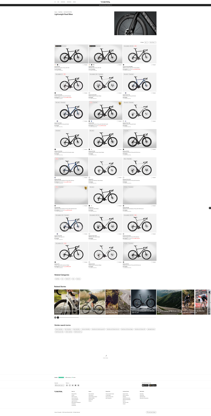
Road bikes (142, 393)
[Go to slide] (88, 317)
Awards (73, 395)
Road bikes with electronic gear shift (98, 329)
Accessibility (74, 405)
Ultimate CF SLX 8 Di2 (58, 94)
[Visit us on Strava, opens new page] (75, 385)
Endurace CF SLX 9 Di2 (127, 179)
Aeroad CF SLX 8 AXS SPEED (128, 66)
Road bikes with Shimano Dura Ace (113, 329)
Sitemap (90, 400)
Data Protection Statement (76, 402)
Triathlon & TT (67, 278)
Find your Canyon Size (109, 396)
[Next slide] (58, 317)
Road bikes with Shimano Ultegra (127, 329)
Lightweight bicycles (151, 329)
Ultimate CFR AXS (126, 207)
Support (74, 1)
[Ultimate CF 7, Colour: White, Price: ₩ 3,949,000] (105, 166)
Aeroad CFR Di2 (57, 66)
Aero (62, 278)
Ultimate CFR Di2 (126, 263)
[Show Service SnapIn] (210, 208)
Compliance (74, 403)
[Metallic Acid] (125, 121)
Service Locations (126, 395)
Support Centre (125, 393)
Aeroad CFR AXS (91, 66)
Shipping (124, 396)
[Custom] (55, 64)
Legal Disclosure (74, 400)
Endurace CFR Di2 (126, 151)
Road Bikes (60, 11)
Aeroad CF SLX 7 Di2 (126, 94)
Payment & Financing (126, 398)
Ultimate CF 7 (91, 179)
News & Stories (91, 393)
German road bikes (69, 331)
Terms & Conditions (75, 399)
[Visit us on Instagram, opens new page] (70, 385)
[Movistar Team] (94, 64)
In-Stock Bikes (108, 395)
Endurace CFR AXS (58, 179)
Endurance (78, 278)
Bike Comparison (108, 398)
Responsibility (74, 393)
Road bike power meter (59, 331)
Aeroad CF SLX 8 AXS (58, 235)
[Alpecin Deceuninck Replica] (91, 121)
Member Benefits (92, 398)
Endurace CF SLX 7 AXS (93, 235)
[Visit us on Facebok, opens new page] (67, 385)
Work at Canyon (74, 396)
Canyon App (91, 399)
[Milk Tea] (91, 149)
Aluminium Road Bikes (86, 329)
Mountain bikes (142, 396)
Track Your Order (125, 402)
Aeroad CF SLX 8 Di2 (58, 123)
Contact (124, 403)
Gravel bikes (142, 395)
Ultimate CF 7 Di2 (92, 263)
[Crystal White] (123, 93)
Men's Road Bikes (68, 329)
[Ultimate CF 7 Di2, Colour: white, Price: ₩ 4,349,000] (105, 251)
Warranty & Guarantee (126, 399)
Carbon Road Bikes (76, 329)
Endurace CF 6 (57, 263)
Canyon (56, 11)
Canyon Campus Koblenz (93, 396)
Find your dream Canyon (110, 393)
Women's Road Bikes (59, 329)
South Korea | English (152, 412)
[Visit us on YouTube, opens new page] (73, 385)
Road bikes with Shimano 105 (140, 329)
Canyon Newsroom (75, 398)
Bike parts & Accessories (144, 398)
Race (73, 278)
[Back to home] (105, 2)
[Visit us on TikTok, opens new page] (78, 385)
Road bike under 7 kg (78, 331)
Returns (124, 400)
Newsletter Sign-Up (60, 385)
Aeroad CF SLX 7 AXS (126, 123)
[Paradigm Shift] (59, 64)
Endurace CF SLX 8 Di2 (92, 94)
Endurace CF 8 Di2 (92, 151)
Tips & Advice (91, 395)
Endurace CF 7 (91, 207)
